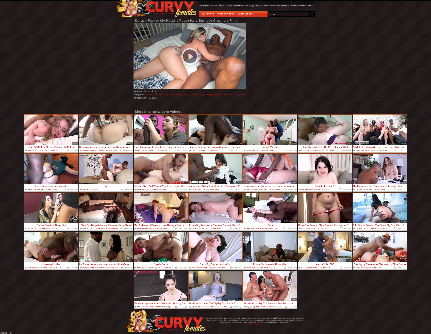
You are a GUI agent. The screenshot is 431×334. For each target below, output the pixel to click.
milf (194, 94)
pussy (242, 94)
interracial (186, 94)
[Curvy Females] (156, 9)
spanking (110, 267)
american (228, 94)
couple (102, 150)
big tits (47, 150)
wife (236, 94)
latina (217, 189)
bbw (198, 150)
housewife (314, 150)
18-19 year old (38, 150)
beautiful (36, 189)
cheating (51, 267)
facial (225, 307)
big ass (48, 189)
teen (29, 150)
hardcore (164, 150)
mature (322, 150)
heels (376, 150)
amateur (150, 94)
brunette (109, 150)
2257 (252, 324)
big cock (85, 150)
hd (205, 94)
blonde (158, 94)
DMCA (257, 324)
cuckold (54, 228)
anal (115, 150)
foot (164, 189)
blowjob (166, 94)
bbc (221, 94)
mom (199, 94)
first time (304, 189)
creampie (175, 94)
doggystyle (212, 94)
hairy (168, 307)
